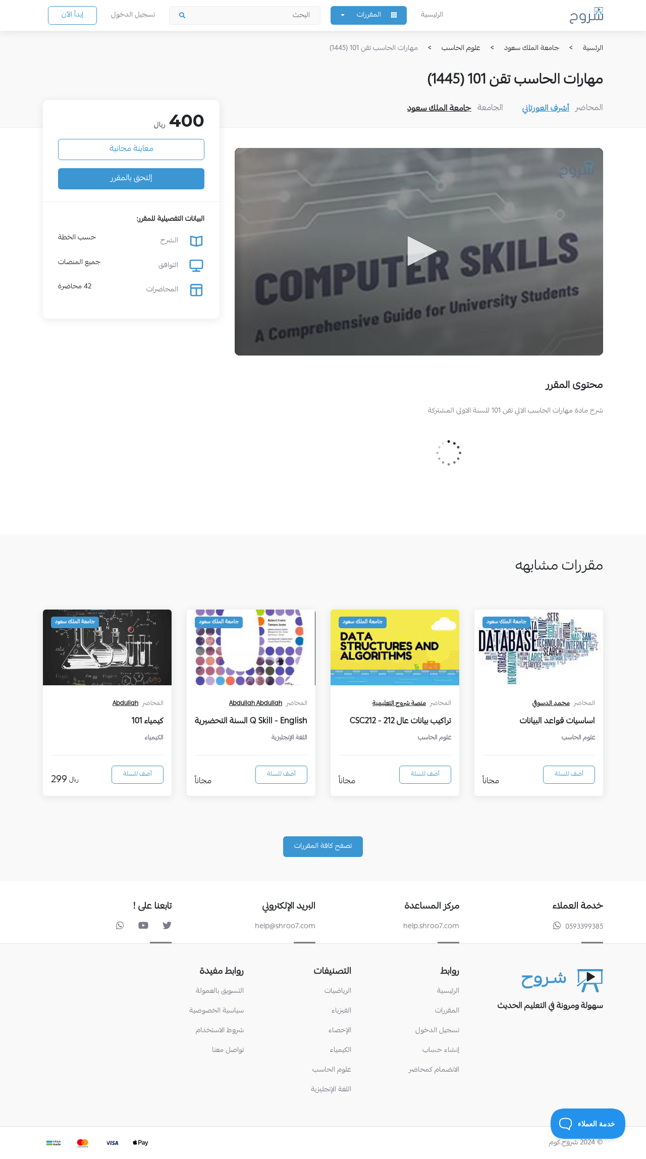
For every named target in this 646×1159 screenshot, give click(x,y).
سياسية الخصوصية (216, 1011)
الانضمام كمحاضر (434, 1070)
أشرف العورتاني (545, 109)
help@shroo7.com (285, 926)
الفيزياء (341, 1011)
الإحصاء (340, 1031)
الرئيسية (432, 15)
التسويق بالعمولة (220, 991)
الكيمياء (340, 1050)
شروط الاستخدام (220, 1031)
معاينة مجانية (131, 149)
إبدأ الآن (72, 15)
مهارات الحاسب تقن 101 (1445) (374, 48)
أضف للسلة (569, 774)
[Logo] (577, 168)
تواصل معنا (228, 1050)
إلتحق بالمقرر (131, 178)
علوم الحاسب (331, 1070)
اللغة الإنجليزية (331, 1090)
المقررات (447, 1011)
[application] (419, 252)
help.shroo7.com (431, 926)
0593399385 (584, 927)
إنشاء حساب (440, 1050)
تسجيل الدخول (133, 15)
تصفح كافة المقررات (323, 846)
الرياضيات (338, 991)
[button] (419, 251)
